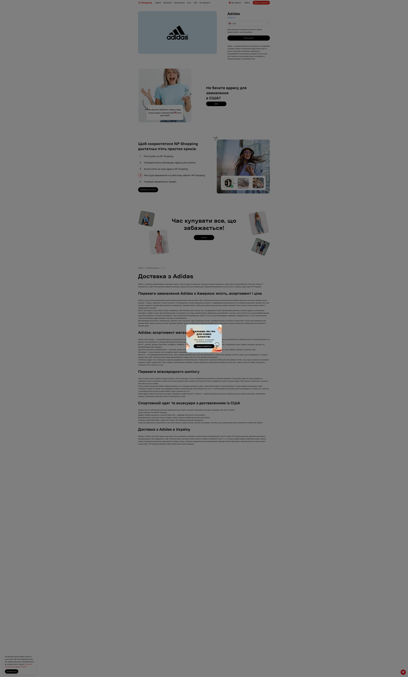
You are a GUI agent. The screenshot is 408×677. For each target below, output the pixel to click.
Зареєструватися (204, 346)
